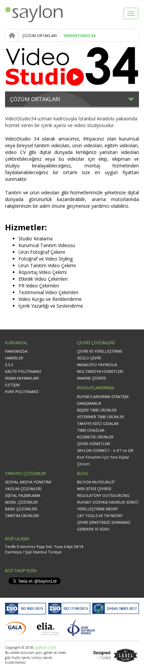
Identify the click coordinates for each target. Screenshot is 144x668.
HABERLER (14, 357)
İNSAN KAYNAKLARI (22, 378)
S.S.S (9, 364)
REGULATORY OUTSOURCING (103, 495)
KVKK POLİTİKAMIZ (22, 391)
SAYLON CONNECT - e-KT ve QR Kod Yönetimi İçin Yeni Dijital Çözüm (105, 457)
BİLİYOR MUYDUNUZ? (96, 481)
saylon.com (44, 647)
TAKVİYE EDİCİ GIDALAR (98, 423)
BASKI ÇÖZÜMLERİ (21, 508)
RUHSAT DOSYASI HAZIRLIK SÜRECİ (107, 502)
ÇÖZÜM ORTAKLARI (39, 35)
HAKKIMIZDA (16, 351)
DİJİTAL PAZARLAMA (22, 495)
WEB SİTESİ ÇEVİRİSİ (94, 488)
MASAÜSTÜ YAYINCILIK (97, 364)
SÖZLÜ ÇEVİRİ (89, 357)
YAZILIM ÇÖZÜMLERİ (23, 488)
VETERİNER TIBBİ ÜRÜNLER (100, 416)
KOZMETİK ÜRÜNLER (95, 436)
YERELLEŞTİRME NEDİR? (97, 508)
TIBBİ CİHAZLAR (90, 430)
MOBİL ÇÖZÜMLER (21, 502)
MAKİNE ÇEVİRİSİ (91, 378)
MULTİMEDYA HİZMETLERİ (100, 371)
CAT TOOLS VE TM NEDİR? (100, 515)
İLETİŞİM (12, 384)
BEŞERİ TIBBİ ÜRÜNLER (97, 409)
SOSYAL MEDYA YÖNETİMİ (28, 481)
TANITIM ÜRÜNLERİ (22, 515)
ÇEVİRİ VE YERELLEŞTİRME (99, 351)
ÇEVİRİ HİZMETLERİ (93, 443)
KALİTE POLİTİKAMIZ (23, 371)
